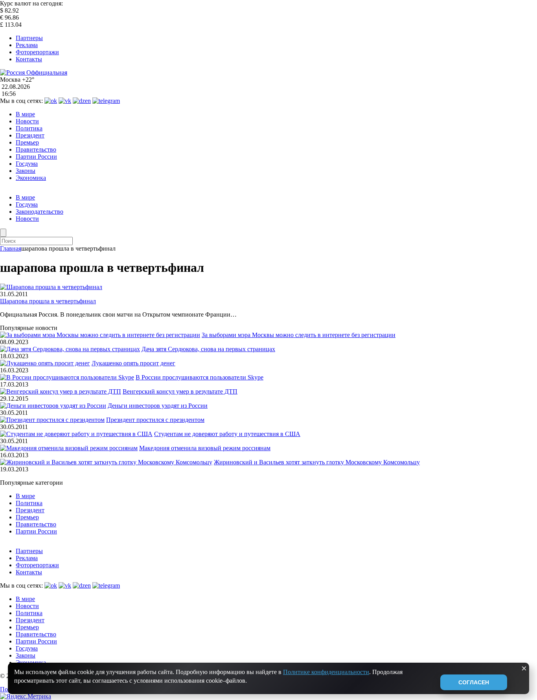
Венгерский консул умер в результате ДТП (180, 391)
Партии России (36, 156)
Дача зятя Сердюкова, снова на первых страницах (208, 349)
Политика (29, 128)
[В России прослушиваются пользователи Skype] (67, 377)
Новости (27, 121)
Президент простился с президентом (155, 419)
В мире (25, 114)
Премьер (27, 142)
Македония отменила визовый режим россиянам (204, 448)
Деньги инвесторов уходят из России (158, 405)
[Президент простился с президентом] (52, 419)
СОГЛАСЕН (473, 682)
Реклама (27, 45)
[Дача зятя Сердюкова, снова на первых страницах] (70, 349)
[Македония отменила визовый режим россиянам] (69, 448)
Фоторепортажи (37, 52)
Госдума (27, 163)
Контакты (29, 59)
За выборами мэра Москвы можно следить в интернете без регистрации (298, 335)
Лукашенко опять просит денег (133, 363)
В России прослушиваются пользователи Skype (199, 377)
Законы (25, 170)
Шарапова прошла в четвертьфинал (48, 301)
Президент (30, 135)
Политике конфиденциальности (326, 672)
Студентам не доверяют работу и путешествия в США (227, 434)
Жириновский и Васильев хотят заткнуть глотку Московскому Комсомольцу (317, 462)
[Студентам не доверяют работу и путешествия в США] (76, 434)
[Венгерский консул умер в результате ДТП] (60, 391)
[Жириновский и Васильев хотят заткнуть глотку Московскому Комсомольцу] (106, 462)
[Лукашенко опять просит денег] (45, 363)
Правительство (36, 149)
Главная (10, 248)
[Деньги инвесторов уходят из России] (53, 405)
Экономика (31, 177)
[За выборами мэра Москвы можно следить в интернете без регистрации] (100, 335)
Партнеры (29, 38)
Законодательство (39, 211)
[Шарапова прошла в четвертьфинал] (51, 287)
